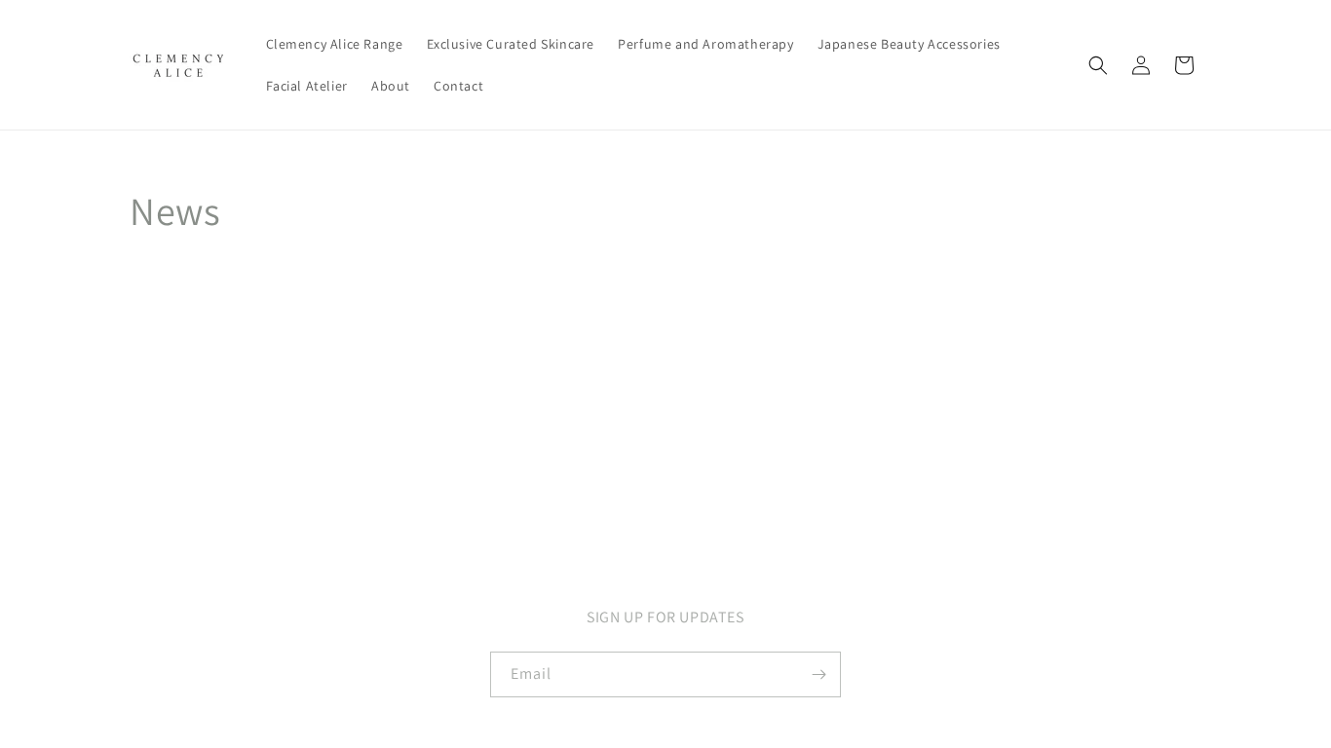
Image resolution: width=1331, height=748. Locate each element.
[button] (1098, 65)
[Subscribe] (818, 674)
